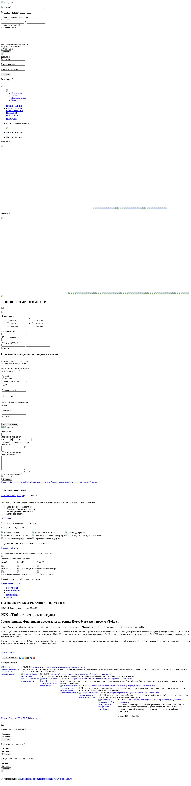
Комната (13, 321)
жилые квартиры (13, 590)
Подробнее (6, 518)
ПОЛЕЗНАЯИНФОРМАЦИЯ (14, 114)
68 (19, 718)
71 (27, 718)
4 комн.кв (38, 326)
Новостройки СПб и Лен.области (16, 482)
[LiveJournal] (31, 657)
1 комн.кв (14, 326)
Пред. (11, 718)
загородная (11, 592)
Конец (38, 718)
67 (16, 718)
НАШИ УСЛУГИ (14, 106)
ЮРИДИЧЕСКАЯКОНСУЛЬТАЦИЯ (14, 109)
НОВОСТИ (11, 119)
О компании (16, 93)
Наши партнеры (18, 98)
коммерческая (12, 595)
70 (24, 718)
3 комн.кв (38, 323)
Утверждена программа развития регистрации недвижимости (57, 667)
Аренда (54, 482)
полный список (8, 652)
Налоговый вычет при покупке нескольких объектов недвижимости (80, 674)
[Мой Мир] (28, 657)
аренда (9, 597)
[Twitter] (23, 657)
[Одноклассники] (25, 657)
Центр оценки (45, 779)
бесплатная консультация (12, 496)
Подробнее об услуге (10, 548)
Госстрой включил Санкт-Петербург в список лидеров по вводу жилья (100, 679)
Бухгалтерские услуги (62, 779)
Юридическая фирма (29, 779)
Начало (4, 718)
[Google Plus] (33, 657)
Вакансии (15, 100)
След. (31, 718)
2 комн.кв (38, 321)
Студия (13, 323)
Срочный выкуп (90, 482)
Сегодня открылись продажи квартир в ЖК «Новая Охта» (134, 693)
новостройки (12, 588)
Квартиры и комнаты (40, 482)
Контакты (15, 95)
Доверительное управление (70, 482)
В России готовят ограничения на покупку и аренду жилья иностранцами (122, 686)
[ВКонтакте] (20, 657)
